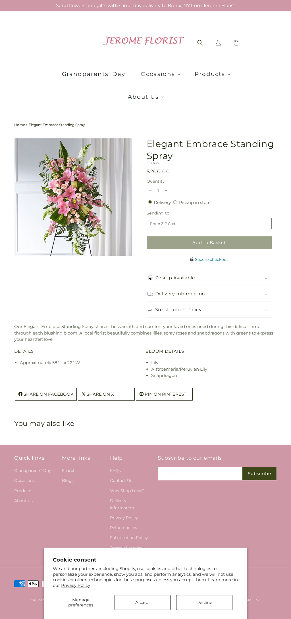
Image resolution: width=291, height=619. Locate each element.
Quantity (156, 181)
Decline (204, 602)
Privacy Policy (75, 585)
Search (69, 470)
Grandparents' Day (32, 470)
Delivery (163, 202)
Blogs (68, 480)
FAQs (115, 470)
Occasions (24, 480)
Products (23, 490)
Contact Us (121, 480)
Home (19, 125)
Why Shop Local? (127, 490)
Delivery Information (122, 504)
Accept (142, 602)
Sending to (167, 213)
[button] (160, 74)
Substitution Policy (129, 537)
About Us (23, 500)
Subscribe (259, 473)
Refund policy (123, 527)
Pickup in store (195, 202)
